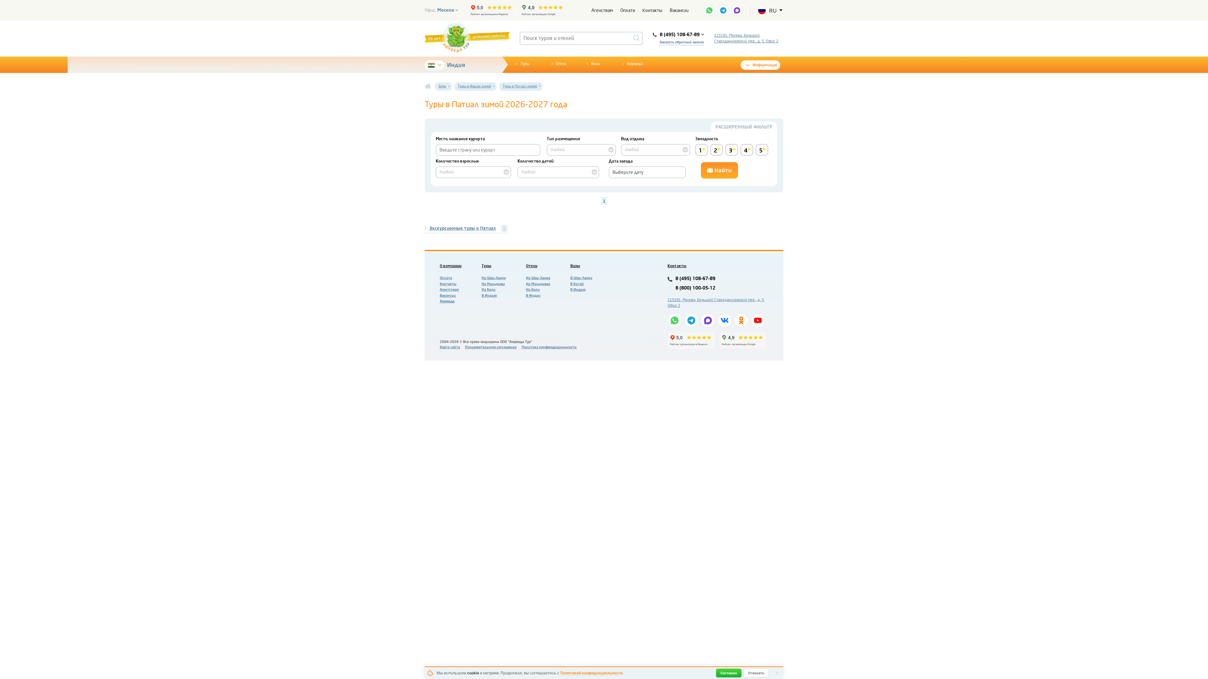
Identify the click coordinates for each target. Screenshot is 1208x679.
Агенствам (602, 10)
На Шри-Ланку (494, 278)
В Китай (577, 284)
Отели (561, 64)
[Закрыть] (777, 673)
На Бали (488, 290)
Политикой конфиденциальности (591, 673)
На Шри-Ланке (538, 278)
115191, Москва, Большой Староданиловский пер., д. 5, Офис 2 (746, 38)
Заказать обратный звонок (681, 42)
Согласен (728, 673)
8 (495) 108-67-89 (695, 278)
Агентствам (449, 290)
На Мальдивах (538, 284)
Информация (764, 65)
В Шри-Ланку (581, 278)
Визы (595, 64)
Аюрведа (635, 64)
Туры (524, 64)
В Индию (489, 296)
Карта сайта (450, 347)
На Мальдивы (493, 284)
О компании (450, 266)
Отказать (756, 673)
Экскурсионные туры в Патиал (462, 228)
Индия (456, 65)
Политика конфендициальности (549, 347)
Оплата (627, 10)
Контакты (652, 10)
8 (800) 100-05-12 (695, 288)
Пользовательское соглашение (491, 347)
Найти (722, 170)
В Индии (533, 296)
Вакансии (679, 10)
